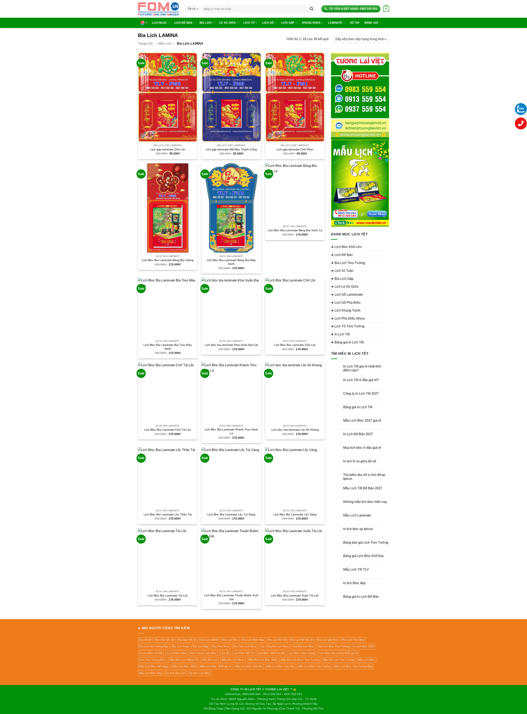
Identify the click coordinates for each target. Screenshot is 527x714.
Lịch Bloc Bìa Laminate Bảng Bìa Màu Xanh (231, 262)
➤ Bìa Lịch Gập (342, 278)
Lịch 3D (225, 653)
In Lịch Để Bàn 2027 (358, 434)
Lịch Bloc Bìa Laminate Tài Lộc (168, 595)
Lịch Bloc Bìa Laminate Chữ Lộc (295, 345)
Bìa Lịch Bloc (230, 639)
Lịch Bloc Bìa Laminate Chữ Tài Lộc (167, 429)
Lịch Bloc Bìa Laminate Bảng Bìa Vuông (168, 260)
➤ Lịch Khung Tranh (345, 310)
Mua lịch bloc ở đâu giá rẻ (362, 447)
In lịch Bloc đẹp (354, 583)
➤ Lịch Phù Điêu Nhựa (348, 318)
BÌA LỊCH (205, 22)
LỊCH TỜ (249, 22)
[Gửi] (311, 8)
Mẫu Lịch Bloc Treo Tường (314, 666)
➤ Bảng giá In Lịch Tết (347, 342)
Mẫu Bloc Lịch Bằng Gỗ (183, 659)
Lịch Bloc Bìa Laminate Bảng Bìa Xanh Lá (295, 230)
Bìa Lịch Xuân (180, 646)
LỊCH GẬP (287, 22)
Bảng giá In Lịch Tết (357, 407)
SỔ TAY (355, 22)
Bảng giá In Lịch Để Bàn (361, 596)
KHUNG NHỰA (311, 22)
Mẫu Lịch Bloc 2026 (184, 666)
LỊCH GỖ (268, 22)
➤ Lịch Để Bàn (342, 255)
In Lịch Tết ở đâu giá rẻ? (361, 380)
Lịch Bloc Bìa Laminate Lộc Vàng (294, 514)
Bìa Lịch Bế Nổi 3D (301, 639)
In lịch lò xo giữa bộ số (359, 461)
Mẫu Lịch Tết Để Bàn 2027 (362, 488)
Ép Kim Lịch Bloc (199, 673)
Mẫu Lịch (164, 43)
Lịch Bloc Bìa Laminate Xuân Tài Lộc (295, 595)
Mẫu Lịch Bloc (366, 659)
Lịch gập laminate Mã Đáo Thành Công (231, 149)
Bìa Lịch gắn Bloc (327, 639)
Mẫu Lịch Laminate (357, 515)
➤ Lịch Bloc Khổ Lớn (346, 247)
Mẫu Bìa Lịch (210, 659)
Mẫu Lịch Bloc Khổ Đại (248, 666)
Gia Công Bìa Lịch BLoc (274, 646)
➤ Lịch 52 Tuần (342, 270)
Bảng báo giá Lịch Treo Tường (365, 542)
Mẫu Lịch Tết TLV (356, 569)
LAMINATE (335, 22)
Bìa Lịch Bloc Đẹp (253, 639)
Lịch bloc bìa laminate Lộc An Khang (295, 429)
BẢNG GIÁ (371, 22)
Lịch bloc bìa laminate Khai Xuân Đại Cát (231, 345)
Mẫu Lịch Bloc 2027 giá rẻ (362, 420)
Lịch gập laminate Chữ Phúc (294, 149)
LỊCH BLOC (159, 22)
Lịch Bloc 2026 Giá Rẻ (271, 653)
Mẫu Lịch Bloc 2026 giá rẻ (215, 666)
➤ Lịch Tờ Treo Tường (347, 326)
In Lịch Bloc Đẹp (176, 653)
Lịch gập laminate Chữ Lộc (167, 149)
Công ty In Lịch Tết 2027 (361, 393)
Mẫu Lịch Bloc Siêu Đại (280, 666)
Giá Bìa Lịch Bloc (303, 646)
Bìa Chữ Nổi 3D (164, 639)
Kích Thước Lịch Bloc (203, 653)
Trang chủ (145, 43)
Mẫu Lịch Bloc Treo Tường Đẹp (353, 666)
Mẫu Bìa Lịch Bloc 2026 (262, 659)
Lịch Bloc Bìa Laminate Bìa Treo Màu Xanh (167, 346)
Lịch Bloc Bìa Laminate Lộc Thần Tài (168, 514)
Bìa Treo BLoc (221, 646)
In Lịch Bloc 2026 (363, 646)
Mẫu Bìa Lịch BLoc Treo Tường (300, 659)
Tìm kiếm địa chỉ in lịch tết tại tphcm (364, 476)
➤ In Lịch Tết (340, 334)
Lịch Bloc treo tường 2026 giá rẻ (338, 653)
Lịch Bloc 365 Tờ (243, 653)
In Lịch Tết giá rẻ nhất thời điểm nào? (362, 368)
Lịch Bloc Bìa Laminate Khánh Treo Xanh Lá (231, 431)
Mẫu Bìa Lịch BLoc (233, 659)
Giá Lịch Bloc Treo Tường (333, 646)
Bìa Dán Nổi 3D (187, 639)
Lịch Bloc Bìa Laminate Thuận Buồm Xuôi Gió (231, 597)
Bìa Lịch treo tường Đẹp (153, 646)
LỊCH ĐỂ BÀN (183, 22)
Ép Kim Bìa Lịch (175, 673)
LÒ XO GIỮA (227, 22)
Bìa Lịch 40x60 (209, 639)
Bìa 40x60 (145, 639)
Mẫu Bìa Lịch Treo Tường (338, 659)
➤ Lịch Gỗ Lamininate (347, 294)
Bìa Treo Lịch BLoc (245, 646)
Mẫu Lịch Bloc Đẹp (150, 673)
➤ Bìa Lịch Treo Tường (348, 263)
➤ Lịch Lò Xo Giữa (344, 286)
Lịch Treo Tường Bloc (152, 659)
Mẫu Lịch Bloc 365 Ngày (153, 666)
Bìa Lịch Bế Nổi (277, 639)
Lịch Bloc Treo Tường (302, 653)
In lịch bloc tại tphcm (358, 529)
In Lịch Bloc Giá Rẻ (150, 653)
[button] (386, 9)
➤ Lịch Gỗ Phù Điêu (345, 302)
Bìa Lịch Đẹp (200, 646)
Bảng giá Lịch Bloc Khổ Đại (363, 556)
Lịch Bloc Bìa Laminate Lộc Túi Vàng (231, 514)
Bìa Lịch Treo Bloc (353, 639)
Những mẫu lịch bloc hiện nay (365, 502)
